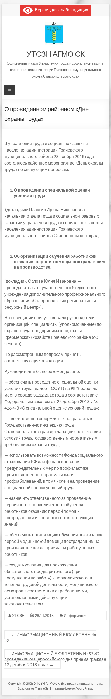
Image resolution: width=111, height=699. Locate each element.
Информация (76, 615)
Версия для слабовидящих (60, 9)
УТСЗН (18, 615)
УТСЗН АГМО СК (55, 53)
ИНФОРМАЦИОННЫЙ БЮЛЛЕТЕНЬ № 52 (50, 637)
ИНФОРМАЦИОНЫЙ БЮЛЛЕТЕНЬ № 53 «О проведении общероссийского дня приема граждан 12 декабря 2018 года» (55, 659)
